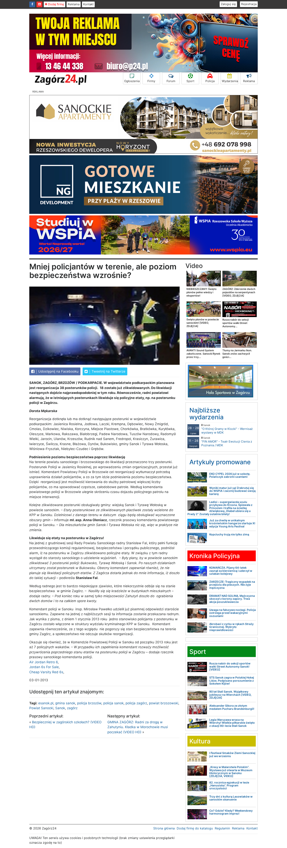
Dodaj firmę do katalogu (195, 828)
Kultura (199, 741)
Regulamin (222, 828)
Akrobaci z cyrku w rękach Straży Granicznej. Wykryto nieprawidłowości (231, 627)
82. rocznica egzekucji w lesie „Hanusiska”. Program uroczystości (229, 785)
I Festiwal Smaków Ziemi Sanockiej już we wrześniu (232, 754)
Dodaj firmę (55, 4)
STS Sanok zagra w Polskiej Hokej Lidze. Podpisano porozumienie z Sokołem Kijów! (231, 680)
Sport (190, 81)
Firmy (151, 81)
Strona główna (164, 828)
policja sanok (113, 703)
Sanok (60, 708)
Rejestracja (249, 4)
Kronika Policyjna (214, 556)
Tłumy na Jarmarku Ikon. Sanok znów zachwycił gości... (237, 354)
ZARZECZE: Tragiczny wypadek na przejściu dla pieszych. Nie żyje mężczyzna (232, 584)
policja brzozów (89, 703)
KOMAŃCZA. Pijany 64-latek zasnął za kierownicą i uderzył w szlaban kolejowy (230, 570)
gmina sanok (65, 703)
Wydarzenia (230, 81)
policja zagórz (136, 703)
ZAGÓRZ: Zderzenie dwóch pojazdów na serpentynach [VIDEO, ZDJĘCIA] (238, 292)
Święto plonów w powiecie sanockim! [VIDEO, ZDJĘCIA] (202, 323)
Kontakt (88, 4)
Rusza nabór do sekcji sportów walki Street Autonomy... (235, 323)
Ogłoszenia (132, 81)
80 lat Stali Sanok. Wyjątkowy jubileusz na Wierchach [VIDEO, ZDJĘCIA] (230, 694)
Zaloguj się (228, 4)
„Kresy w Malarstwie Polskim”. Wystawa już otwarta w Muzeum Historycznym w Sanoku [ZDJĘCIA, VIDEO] (230, 771)
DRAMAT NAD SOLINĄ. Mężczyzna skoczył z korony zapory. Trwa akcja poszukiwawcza (232, 598)
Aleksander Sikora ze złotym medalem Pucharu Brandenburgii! (231, 707)
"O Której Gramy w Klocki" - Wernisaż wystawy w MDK (227, 429)
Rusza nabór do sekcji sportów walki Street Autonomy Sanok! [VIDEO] (229, 666)
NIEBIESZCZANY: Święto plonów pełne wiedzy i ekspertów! (201, 292)
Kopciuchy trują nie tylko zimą (229, 534)
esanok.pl (45, 703)
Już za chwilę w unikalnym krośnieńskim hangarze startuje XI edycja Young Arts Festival (232, 523)
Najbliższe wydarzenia (206, 413)
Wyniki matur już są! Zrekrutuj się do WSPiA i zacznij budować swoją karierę (232, 491)
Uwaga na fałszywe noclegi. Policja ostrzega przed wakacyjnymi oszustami (232, 613)
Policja (210, 81)
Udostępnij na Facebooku (57, 371)
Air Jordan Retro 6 (43, 662)
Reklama (73, 4)
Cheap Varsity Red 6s (46, 672)
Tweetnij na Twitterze (108, 371)
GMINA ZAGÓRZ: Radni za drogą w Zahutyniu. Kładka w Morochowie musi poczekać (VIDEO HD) (137, 727)
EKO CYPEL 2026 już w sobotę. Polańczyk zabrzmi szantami (229, 475)
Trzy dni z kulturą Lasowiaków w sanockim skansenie (231, 798)
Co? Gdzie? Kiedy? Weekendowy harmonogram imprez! (231, 812)
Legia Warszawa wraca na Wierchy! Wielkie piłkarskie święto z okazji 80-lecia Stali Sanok (232, 722)
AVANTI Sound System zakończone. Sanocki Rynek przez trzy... (203, 354)
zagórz (72, 708)
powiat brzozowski (163, 703)
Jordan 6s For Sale (44, 667)
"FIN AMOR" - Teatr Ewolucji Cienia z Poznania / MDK (226, 441)
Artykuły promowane (220, 462)
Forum (171, 81)
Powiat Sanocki (41, 708)
